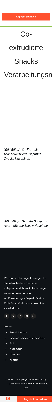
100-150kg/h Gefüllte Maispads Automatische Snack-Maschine (26, 223)
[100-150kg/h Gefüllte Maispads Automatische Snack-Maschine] (26, 194)
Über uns (15, 354)
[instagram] (20, 316)
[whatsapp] (33, 316)
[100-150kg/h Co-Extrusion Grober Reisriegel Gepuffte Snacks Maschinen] (26, 123)
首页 (10, 83)
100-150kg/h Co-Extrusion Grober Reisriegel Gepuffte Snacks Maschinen (22, 154)
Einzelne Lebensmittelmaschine (27, 337)
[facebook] (6, 316)
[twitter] (13, 316)
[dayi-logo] (13, 3)
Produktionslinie (18, 332)
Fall (12, 343)
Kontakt (14, 359)
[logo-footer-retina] (23, 262)
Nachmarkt (16, 348)
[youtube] (26, 316)
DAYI (6, 383)
